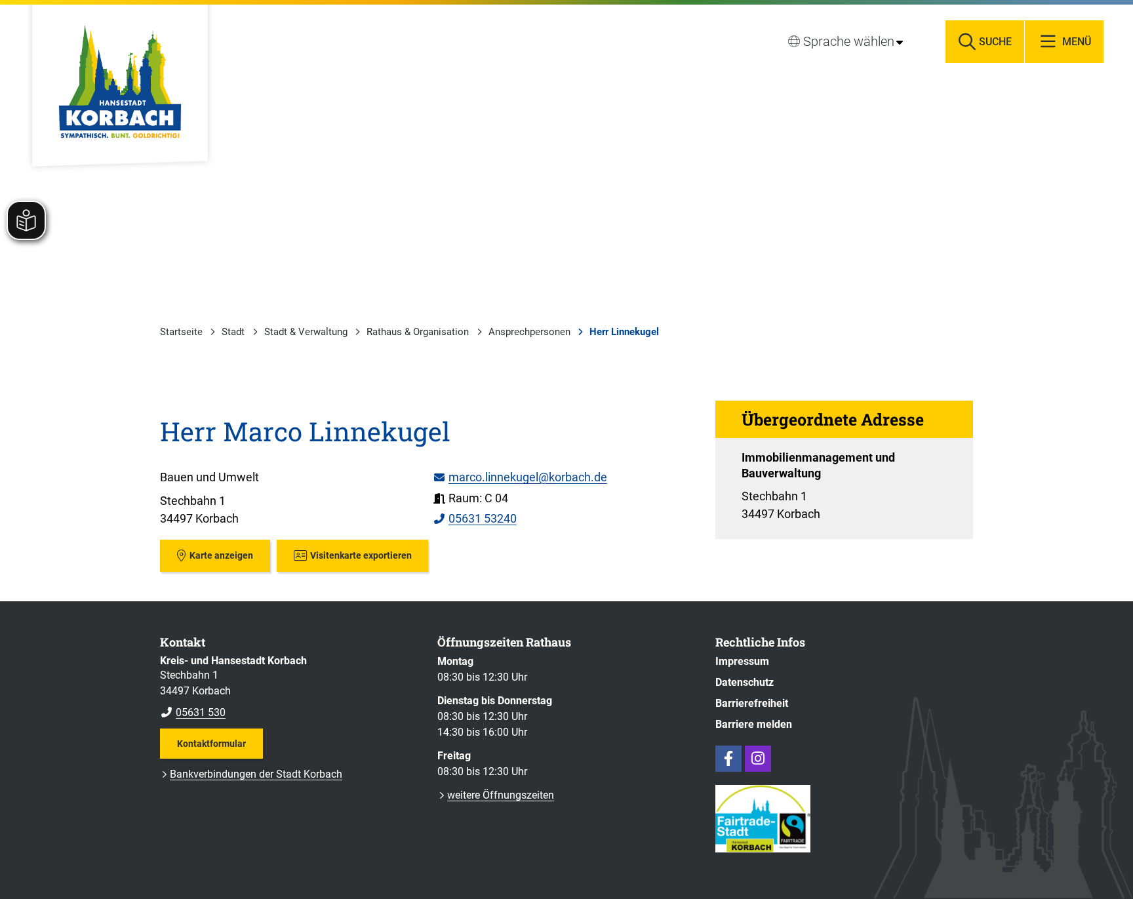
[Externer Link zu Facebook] (728, 759)
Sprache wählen (848, 41)
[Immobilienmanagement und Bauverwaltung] (844, 486)
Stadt (233, 332)
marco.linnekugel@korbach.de (520, 477)
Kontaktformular (211, 743)
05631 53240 (475, 518)
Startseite (181, 332)
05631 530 (193, 712)
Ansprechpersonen (529, 332)
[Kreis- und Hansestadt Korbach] (289, 687)
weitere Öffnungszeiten (500, 795)
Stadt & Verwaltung (306, 332)
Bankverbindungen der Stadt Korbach (256, 774)
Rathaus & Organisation (418, 332)
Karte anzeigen (221, 555)
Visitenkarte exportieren (361, 555)
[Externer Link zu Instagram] (758, 759)
